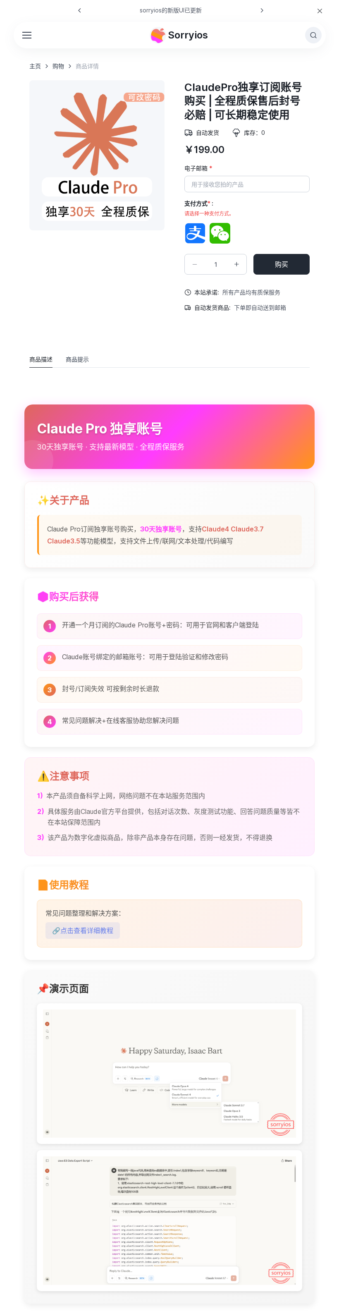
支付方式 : (209, 208)
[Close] (320, 11)
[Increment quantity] (236, 264)
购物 (58, 65)
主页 (35, 65)
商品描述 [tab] (41, 359)
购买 (281, 264)
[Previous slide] (80, 10)
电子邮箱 (198, 168)
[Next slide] (261, 10)
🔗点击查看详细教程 (82, 930)
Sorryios (188, 35)
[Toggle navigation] (26, 35)
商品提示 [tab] (77, 359)
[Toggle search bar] (313, 35)
